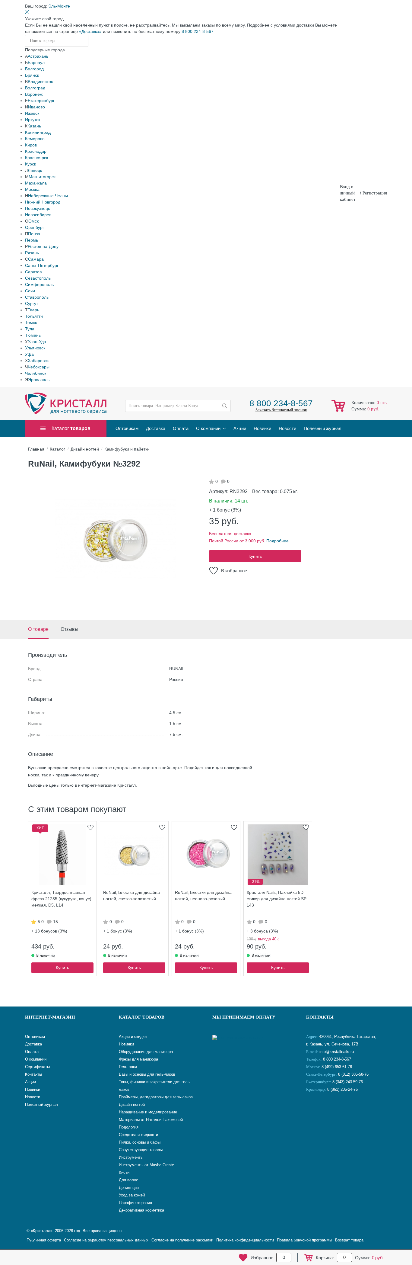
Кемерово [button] (35, 138)
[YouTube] (327, 1109)
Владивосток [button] (40, 81)
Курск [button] (30, 164)
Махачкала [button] (36, 183)
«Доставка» (90, 31)
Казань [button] (34, 126)
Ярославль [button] (38, 379)
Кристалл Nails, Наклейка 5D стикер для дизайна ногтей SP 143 (276, 898)
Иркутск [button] (32, 119)
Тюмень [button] (33, 335)
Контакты (320, 1017)
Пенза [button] (34, 233)
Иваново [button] (36, 106)
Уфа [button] (29, 354)
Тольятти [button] (34, 316)
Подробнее (277, 540)
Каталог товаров (141, 1017)
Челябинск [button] (35, 373)
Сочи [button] (30, 290)
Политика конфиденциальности (245, 1240)
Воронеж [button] (34, 94)
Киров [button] (31, 145)
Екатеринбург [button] (41, 100)
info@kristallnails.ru (336, 1051)
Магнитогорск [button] (42, 176)
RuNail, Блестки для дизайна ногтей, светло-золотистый (131, 895)
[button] (59, 6)
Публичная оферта (44, 1240)
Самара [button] (36, 259)
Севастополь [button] (38, 278)
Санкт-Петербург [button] (42, 265)
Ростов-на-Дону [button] (43, 246)
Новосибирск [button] (38, 214)
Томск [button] (31, 322)
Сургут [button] (31, 303)
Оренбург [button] (34, 227)
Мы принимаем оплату (243, 1017)
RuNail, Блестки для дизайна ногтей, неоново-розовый (203, 895)
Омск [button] (33, 221)
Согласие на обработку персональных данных (106, 1240)
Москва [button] (32, 189)
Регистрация (375, 193)
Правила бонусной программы (304, 1240)
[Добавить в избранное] (90, 827)
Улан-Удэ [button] (37, 341)
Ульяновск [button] (35, 347)
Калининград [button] (38, 132)
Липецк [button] (35, 170)
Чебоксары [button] (38, 366)
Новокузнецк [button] (37, 208)
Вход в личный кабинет (348, 193)
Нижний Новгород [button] (42, 202)
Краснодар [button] (35, 151)
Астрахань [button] (38, 56)
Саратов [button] (33, 271)
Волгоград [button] (35, 87)
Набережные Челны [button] (48, 195)
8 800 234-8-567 (198, 31)
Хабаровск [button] (38, 360)
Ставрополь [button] (37, 297)
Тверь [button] (33, 309)
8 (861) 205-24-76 (342, 1089)
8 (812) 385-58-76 (353, 1074)
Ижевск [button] (32, 113)
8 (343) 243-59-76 (347, 1082)
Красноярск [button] (36, 157)
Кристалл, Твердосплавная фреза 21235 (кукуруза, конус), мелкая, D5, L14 (62, 898)
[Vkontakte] (312, 1109)
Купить (255, 556)
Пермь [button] (31, 240)
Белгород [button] (34, 68)
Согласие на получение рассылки (182, 1240)
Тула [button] (29, 328)
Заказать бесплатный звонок (281, 410)
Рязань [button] (32, 252)
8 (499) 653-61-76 (337, 1066)
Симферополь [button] (39, 284)
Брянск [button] (32, 75)
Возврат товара (349, 1240)
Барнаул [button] (36, 62)
